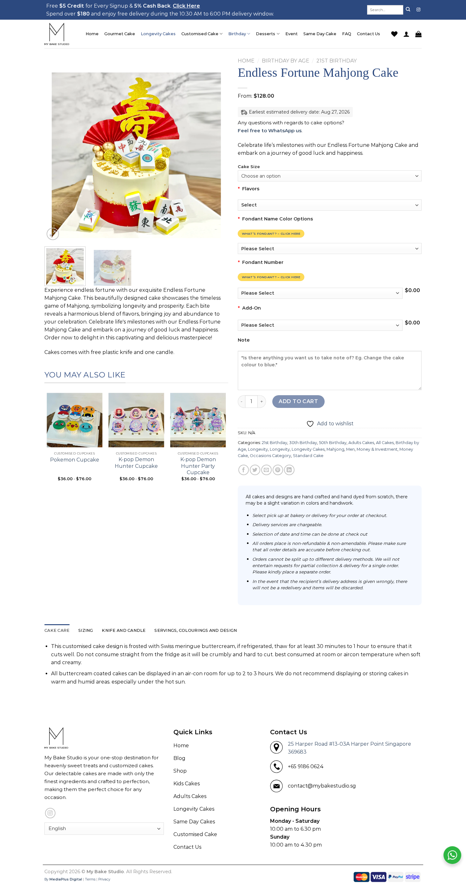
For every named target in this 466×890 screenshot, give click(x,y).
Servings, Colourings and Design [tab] (195, 630)
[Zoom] (53, 234)
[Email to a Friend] (266, 470)
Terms (90, 879)
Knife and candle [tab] (124, 630)
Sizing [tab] (85, 630)
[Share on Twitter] (255, 470)
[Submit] (408, 10)
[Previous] (56, 149)
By (63, 879)
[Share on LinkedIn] (289, 470)
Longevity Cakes (158, 33)
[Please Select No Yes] (320, 325)
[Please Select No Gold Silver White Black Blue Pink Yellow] (330, 248)
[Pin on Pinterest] (278, 470)
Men (350, 449)
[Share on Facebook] (243, 470)
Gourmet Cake (119, 33)
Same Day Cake (319, 33)
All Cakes (385, 442)
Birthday (237, 33)
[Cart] (418, 34)
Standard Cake (308, 455)
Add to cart (298, 401)
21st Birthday (336, 61)
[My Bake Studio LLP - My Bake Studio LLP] (60, 34)
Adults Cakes (361, 442)
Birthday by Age (285, 61)
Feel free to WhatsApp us (269, 131)
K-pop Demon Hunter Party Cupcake (198, 466)
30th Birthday (303, 442)
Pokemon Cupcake (74, 460)
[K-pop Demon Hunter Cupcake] (136, 418)
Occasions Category (270, 455)
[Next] (216, 149)
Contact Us (368, 33)
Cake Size (249, 167)
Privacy (104, 879)
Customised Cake (199, 33)
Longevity (258, 449)
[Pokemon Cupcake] (74, 418)
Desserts (265, 33)
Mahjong (335, 449)
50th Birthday (332, 442)
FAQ (346, 33)
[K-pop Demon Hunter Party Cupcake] (198, 418)
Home (92, 33)
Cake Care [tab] (56, 630)
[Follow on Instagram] (418, 10)
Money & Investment (377, 449)
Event (291, 33)
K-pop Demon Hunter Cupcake (136, 462)
